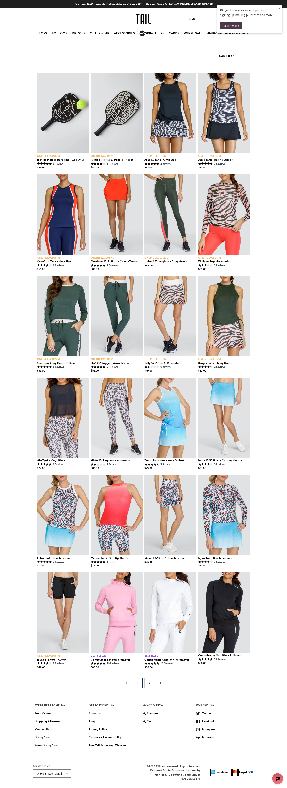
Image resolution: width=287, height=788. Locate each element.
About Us (95, 713)
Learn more (231, 26)
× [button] (279, 8)
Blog (92, 721)
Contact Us (42, 729)
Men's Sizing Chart (47, 745)
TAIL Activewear (166, 766)
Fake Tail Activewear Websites (108, 745)
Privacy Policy (98, 729)
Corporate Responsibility (105, 737)
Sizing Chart (43, 737)
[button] (43, 34)
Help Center (43, 713)
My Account (150, 713)
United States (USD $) (49, 773)
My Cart (147, 721)
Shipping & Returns (47, 721)
